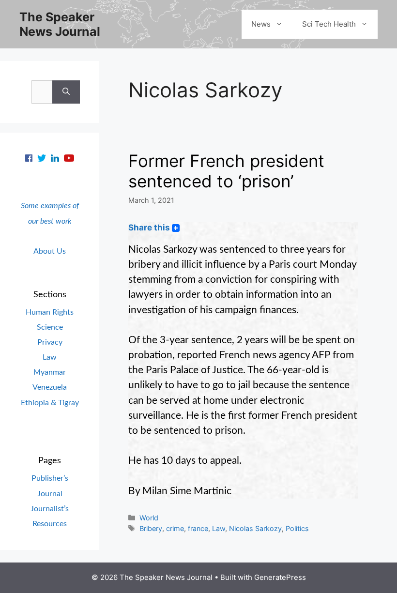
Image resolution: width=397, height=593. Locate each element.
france (198, 528)
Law (218, 528)
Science (50, 327)
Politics (297, 528)
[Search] (66, 92)
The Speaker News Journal (59, 24)
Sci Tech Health (329, 24)
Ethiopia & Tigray (50, 403)
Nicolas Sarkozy (255, 528)
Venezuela (49, 387)
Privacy (49, 342)
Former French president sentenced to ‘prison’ (226, 171)
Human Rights (50, 312)
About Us (49, 251)
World (148, 518)
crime (175, 528)
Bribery (150, 528)
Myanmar (49, 372)
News (261, 24)
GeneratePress (280, 577)
